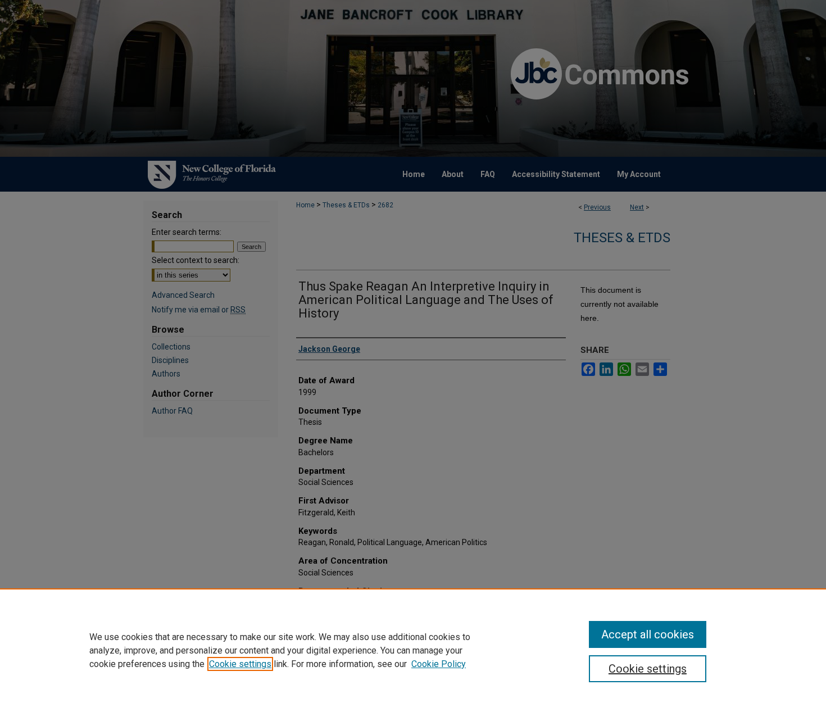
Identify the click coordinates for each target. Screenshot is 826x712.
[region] (413, 650)
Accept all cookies (647, 634)
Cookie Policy (438, 664)
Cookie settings (240, 664)
